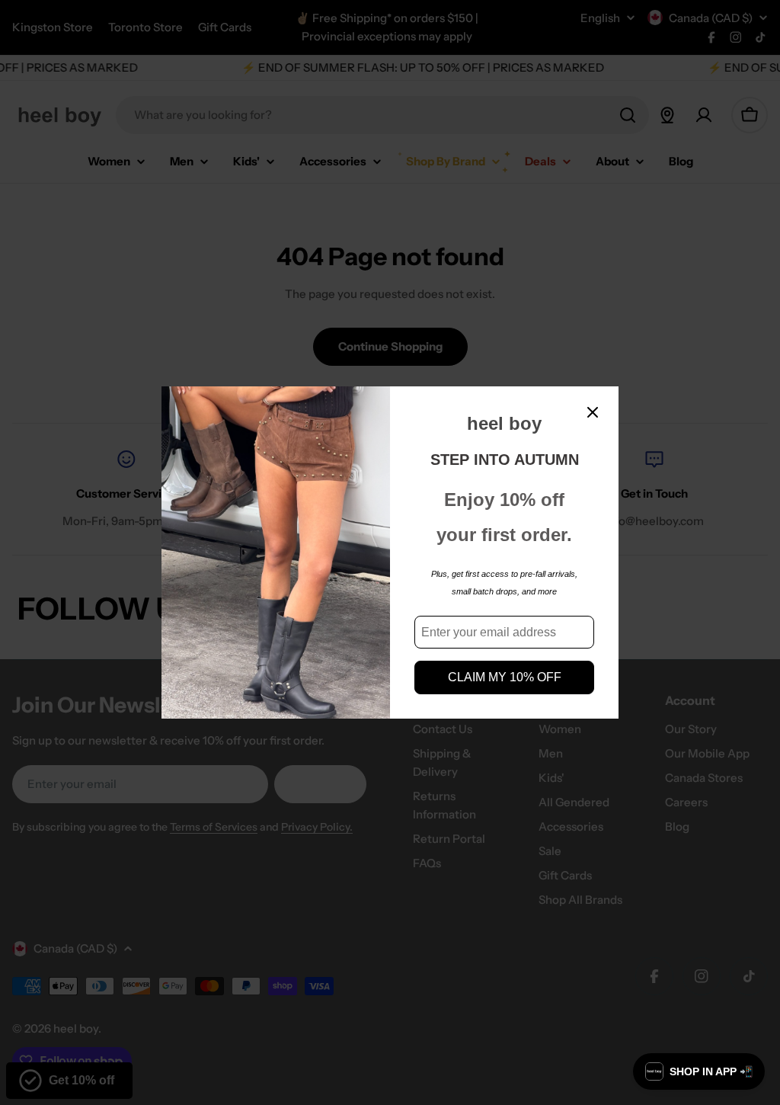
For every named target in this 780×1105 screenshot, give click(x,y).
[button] (699, 1071)
